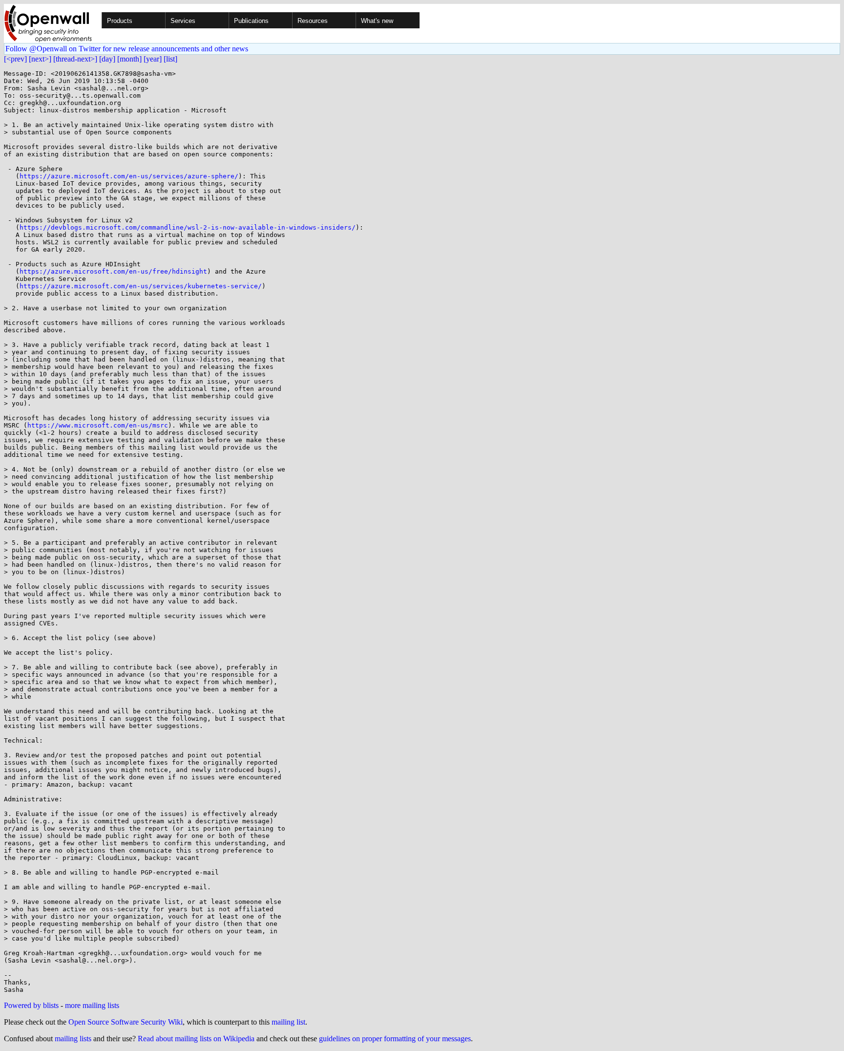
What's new (377, 20)
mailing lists (73, 1038)
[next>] (40, 59)
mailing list (288, 1022)
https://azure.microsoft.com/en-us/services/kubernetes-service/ (141, 286)
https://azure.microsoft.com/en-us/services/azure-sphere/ (129, 176)
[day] (107, 59)
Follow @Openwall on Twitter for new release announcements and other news (126, 48)
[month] (129, 59)
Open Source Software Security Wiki (125, 1022)
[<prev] (15, 59)
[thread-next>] (75, 59)
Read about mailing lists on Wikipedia (196, 1038)
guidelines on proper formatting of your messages (395, 1038)
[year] (153, 59)
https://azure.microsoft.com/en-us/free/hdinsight (113, 271)
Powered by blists (31, 1005)
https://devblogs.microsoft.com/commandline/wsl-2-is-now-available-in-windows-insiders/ (188, 227)
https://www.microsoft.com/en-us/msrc (97, 425)
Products (119, 20)
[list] (170, 59)
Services (182, 20)
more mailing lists (92, 1005)
